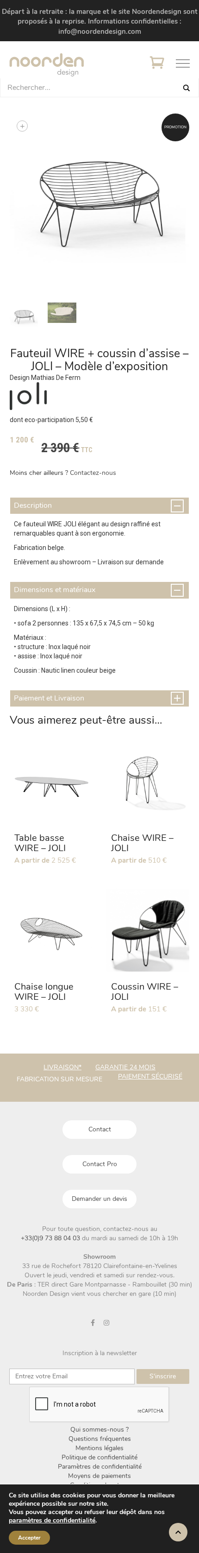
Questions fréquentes (99, 1438)
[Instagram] (106, 1322)
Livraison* (62, 1067)
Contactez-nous (93, 472)
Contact (99, 1129)
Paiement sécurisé (150, 1076)
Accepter (29, 1537)
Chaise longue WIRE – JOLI (44, 991)
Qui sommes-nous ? (99, 1429)
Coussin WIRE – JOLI (144, 991)
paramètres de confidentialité (52, 1520)
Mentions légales (99, 1448)
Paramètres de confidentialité (100, 1466)
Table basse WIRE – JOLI (40, 843)
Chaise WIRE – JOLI (142, 843)
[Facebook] (93, 1322)
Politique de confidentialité (99, 1457)
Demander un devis (99, 1198)
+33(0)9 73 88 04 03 (51, 1238)
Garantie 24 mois (125, 1067)
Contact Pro (99, 1164)
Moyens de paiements (99, 1475)
